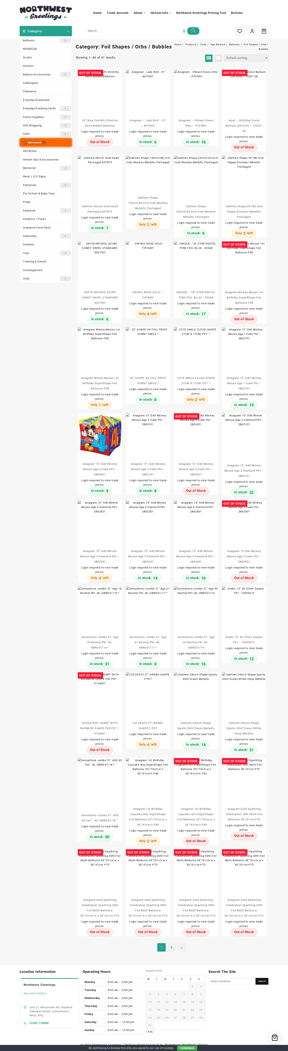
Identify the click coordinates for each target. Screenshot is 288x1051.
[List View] (218, 58)
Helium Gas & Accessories (41, 159)
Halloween (34, 142)
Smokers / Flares (34, 219)
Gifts (26, 133)
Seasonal (29, 210)
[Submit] (193, 31)
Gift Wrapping (32, 125)
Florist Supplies (33, 117)
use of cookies (164, 1048)
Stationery (30, 236)
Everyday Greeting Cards (39, 108)
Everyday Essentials (36, 100)
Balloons (29, 40)
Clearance (29, 91)
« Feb (149, 1031)
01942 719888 (39, 1023)
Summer (28, 244)
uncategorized (32, 270)
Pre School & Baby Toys (39, 193)
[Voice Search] (184, 31)
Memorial (29, 168)
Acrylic (27, 57)
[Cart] (263, 31)
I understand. (187, 1048)
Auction (28, 65)
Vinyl (26, 278)
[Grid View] (209, 58)
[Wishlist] (240, 31)
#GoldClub (30, 48)
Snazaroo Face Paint (37, 227)
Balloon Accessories (37, 74)
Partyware (29, 185)
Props (27, 201)
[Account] (252, 31)
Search (262, 981)
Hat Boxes (30, 150)
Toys (26, 253)
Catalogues (30, 82)
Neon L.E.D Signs (34, 176)
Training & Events (35, 261)
